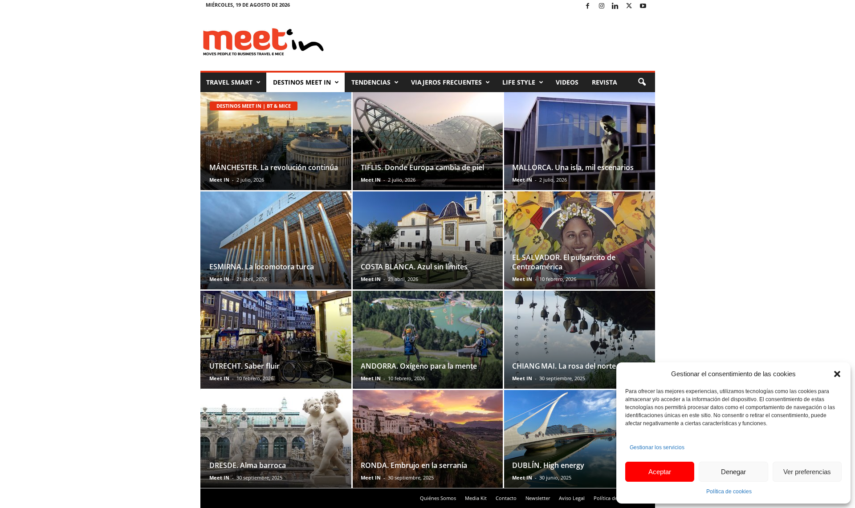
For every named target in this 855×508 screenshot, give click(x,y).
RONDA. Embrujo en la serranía (414, 465)
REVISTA (604, 82)
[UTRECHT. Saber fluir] (276, 340)
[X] (629, 6)
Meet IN (219, 179)
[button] (837, 374)
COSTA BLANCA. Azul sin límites (414, 267)
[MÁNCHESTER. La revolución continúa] (276, 141)
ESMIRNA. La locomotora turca (261, 267)
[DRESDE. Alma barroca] (276, 439)
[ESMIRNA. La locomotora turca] (276, 240)
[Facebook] (587, 6)
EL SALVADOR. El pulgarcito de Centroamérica (563, 262)
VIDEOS (567, 82)
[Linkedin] (615, 6)
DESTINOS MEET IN (302, 82)
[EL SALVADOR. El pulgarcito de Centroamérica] (579, 240)
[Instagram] (601, 6)
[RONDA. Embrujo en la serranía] (428, 439)
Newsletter (537, 498)
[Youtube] (643, 6)
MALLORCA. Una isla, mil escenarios (573, 167)
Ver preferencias (807, 471)
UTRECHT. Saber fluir (244, 366)
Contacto (506, 498)
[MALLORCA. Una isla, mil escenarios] (579, 141)
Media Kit (476, 498)
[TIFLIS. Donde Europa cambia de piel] (428, 141)
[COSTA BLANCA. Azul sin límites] (428, 240)
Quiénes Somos (438, 498)
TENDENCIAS (371, 82)
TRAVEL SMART (229, 82)
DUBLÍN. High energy (548, 465)
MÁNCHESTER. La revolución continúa (273, 167)
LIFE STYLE (518, 82)
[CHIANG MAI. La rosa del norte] (579, 340)
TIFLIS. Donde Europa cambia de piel (422, 167)
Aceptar (659, 471)
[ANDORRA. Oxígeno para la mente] (428, 340)
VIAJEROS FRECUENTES (446, 82)
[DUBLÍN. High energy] (579, 439)
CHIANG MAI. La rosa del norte (564, 366)
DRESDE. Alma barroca (247, 465)
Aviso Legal (572, 498)
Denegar (733, 471)
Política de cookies (729, 491)
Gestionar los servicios (657, 447)
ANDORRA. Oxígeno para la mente (419, 366)
